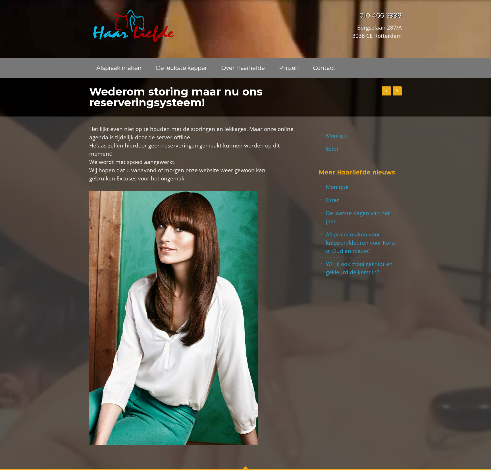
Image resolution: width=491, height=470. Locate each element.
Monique (337, 135)
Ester (332, 148)
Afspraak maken (119, 68)
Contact (324, 68)
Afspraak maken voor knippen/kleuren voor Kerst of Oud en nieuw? (361, 243)
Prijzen (289, 68)
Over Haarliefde (243, 68)
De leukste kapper (181, 68)
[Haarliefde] (131, 26)
